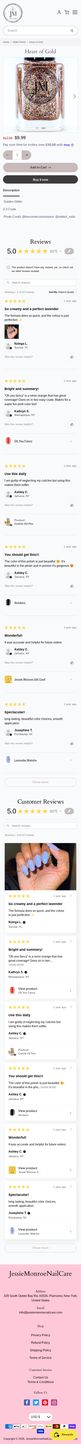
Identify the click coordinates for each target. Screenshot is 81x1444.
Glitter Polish (19, 42)
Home (6, 42)
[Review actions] (71, 895)
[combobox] (35, 30)
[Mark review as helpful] (71, 357)
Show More (16, 965)
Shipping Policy (40, 1350)
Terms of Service (40, 1357)
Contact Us (40, 1377)
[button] (60, 251)
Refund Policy (40, 1342)
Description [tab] (11, 190)
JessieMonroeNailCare (40, 1273)
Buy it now (40, 179)
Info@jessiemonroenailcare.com (40, 1312)
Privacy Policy (40, 1335)
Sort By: (53, 292)
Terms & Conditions (41, 1382)
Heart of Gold (36, 42)
